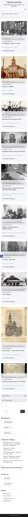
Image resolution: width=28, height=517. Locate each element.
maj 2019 (7, 478)
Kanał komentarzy (8, 498)
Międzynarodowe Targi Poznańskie (13, 151)
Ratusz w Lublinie (8, 86)
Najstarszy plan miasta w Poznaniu (13, 381)
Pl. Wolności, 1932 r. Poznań (11, 43)
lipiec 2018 (7, 483)
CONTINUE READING (8, 50)
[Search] (25, 9)
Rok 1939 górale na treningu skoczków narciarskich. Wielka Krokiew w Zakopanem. (11, 444)
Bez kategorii (6, 39)
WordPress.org (7, 501)
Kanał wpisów (7, 496)
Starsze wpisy (5, 395)
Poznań (13, 39)
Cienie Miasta (14, 3)
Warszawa (7, 433)
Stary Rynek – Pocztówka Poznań (13, 350)
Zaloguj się (6, 493)
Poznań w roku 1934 (8, 259)
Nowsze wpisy (8, 400)
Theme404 (16, 515)
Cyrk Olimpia (6, 294)
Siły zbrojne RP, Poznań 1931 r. (12, 119)
